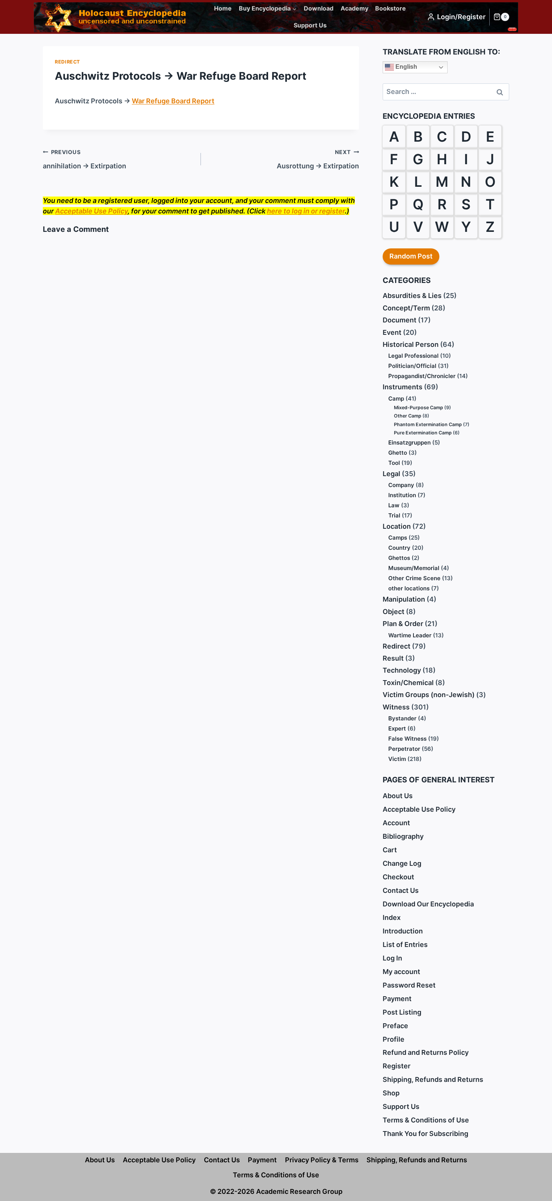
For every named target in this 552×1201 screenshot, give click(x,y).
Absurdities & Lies (412, 295)
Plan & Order (403, 624)
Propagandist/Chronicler (421, 376)
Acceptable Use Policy (91, 211)
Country (399, 547)
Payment (397, 999)
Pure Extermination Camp (423, 433)
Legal (391, 474)
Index (392, 917)
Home (223, 8)
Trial (394, 515)
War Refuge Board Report (173, 101)
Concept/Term (406, 308)
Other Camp (407, 416)
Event (392, 332)
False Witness (407, 738)
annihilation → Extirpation (84, 159)
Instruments (402, 387)
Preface (395, 1026)
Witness (396, 707)
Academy (354, 8)
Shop (391, 1093)
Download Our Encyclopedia (428, 904)
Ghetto (397, 452)
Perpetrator (404, 748)
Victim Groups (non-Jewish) (429, 695)
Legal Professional (413, 355)
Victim (397, 758)
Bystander (402, 718)
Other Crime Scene (414, 578)
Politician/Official (412, 365)
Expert (397, 728)
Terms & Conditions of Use (426, 1120)
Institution (402, 495)
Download (318, 8)
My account (401, 972)
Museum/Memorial (413, 568)
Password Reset (409, 985)
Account (396, 823)
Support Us (310, 25)
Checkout (398, 877)
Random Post (411, 256)
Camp (396, 398)
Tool (394, 462)
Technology (402, 670)
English (405, 67)
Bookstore (390, 8)
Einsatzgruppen (409, 442)
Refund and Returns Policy (426, 1052)
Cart (390, 850)
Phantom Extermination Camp (428, 424)
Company (401, 485)
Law (394, 505)
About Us (398, 796)
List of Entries (405, 944)
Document (399, 320)
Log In (392, 958)
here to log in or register (306, 211)
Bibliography (403, 836)
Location (397, 526)
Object (393, 612)
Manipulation (404, 599)
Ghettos (399, 557)
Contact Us (401, 890)
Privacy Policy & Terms (322, 1160)
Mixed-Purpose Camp (418, 407)
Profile (393, 1039)
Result (393, 658)
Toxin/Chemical (408, 683)
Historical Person (411, 344)
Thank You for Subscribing (425, 1133)
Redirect (67, 62)
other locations (409, 588)
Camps (397, 537)
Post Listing (402, 1012)
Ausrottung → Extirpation (318, 159)
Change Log (402, 863)
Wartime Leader (409, 635)
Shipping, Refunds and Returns (433, 1079)
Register (396, 1066)
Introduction (403, 931)
